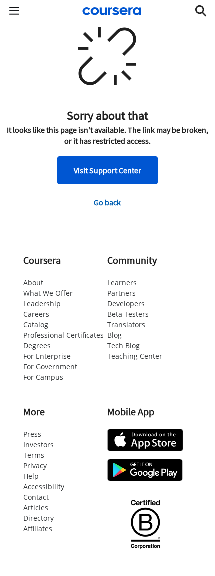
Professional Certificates (64, 335)
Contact (36, 497)
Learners (122, 282)
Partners (122, 293)
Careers (37, 314)
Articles (36, 507)
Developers (126, 303)
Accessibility (44, 486)
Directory (39, 518)
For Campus (44, 377)
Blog (115, 335)
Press (33, 434)
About (34, 282)
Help (31, 476)
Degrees (37, 345)
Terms (34, 455)
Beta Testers (128, 314)
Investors (39, 444)
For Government (51, 366)
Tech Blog (124, 345)
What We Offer (48, 293)
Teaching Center (135, 356)
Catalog (36, 324)
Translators (127, 324)
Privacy (35, 465)
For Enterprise (47, 356)
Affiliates (38, 528)
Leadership (42, 303)
